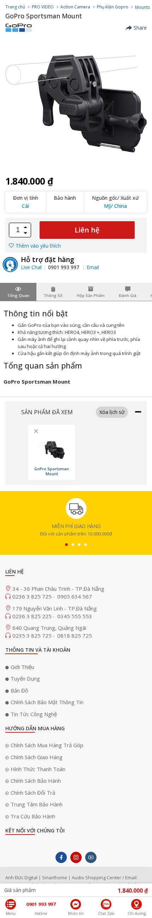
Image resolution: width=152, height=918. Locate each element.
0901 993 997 (64, 267)
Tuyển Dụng (25, 678)
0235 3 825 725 (32, 635)
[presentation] (66, 544)
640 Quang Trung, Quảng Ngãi (49, 628)
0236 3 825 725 (32, 596)
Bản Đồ (19, 690)
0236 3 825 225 (32, 616)
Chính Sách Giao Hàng (37, 757)
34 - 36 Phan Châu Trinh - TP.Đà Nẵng (58, 588)
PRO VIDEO (43, 7)
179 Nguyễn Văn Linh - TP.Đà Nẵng (54, 608)
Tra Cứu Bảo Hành (33, 816)
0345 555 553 (74, 616)
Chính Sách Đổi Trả (33, 792)
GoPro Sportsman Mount (51, 471)
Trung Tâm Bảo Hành (37, 804)
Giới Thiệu (22, 666)
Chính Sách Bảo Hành (36, 780)
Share (140, 27)
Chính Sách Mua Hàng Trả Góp (47, 745)
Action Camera (75, 7)
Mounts (142, 7)
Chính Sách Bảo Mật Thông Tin (47, 702)
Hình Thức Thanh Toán (38, 769)
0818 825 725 (74, 635)
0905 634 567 (74, 596)
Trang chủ (15, 7)
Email (93, 267)
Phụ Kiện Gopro (112, 7)
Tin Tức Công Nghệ (34, 714)
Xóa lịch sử (111, 412)
